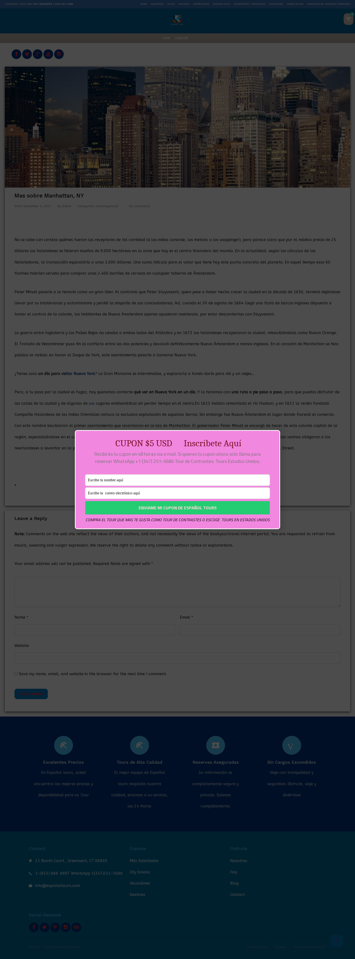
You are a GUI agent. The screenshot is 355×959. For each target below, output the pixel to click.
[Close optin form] (274, 437)
